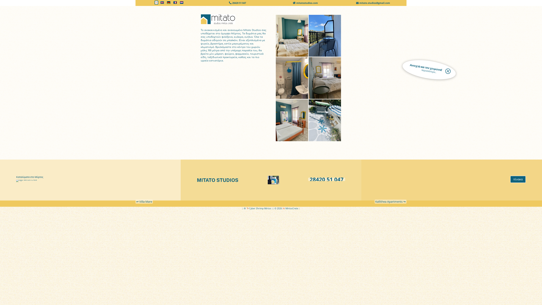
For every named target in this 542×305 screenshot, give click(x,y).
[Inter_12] (292, 56)
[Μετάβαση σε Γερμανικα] (169, 3)
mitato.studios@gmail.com (374, 3)
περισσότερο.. (429, 71)
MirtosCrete (291, 208)
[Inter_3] (292, 141)
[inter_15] (325, 98)
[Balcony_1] (325, 56)
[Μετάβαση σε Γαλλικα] (175, 3)
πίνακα (518, 179)
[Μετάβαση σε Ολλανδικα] (182, 3)
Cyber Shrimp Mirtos (260, 208)
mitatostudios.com (307, 3)
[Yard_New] (325, 141)
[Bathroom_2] (292, 98)
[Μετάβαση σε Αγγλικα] (162, 3)
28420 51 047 (239, 3)
